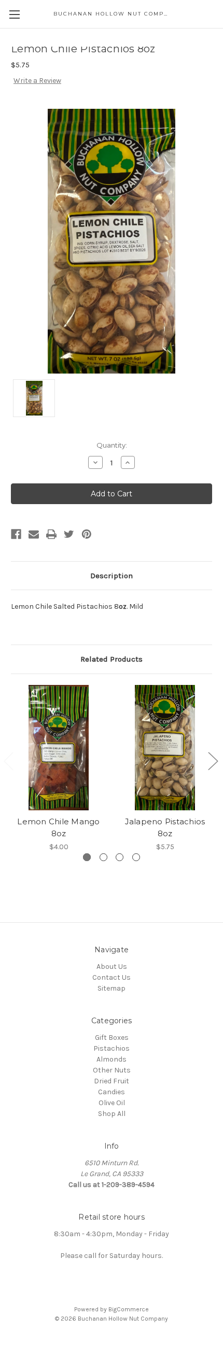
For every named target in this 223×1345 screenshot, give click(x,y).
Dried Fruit (111, 1081)
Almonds (111, 1059)
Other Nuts (112, 1070)
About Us (111, 966)
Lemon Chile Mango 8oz (58, 827)
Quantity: (111, 445)
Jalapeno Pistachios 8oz (165, 827)
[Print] (51, 534)
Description (111, 575)
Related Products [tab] (111, 659)
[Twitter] (69, 534)
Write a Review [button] (37, 80)
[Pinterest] (86, 534)
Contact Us (111, 977)
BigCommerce (128, 1309)
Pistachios (111, 1048)
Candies (111, 1092)
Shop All (112, 1113)
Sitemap (111, 988)
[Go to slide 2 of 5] (212, 761)
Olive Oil (112, 1102)
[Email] (34, 534)
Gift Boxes (112, 1037)
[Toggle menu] (14, 14)
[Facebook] (16, 534)
